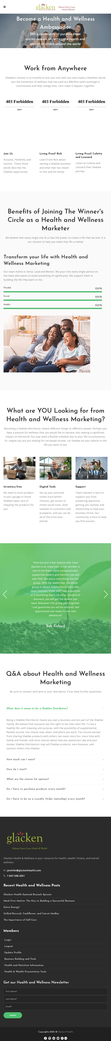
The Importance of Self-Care (20, 920)
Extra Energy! (11, 907)
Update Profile (13, 953)
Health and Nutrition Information (24, 965)
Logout (8, 946)
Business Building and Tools (20, 959)
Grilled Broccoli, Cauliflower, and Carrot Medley (31, 913)
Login (7, 940)
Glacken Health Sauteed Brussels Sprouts (28, 894)
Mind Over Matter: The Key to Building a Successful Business (39, 901)
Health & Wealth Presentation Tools (25, 972)
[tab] (55, 709)
